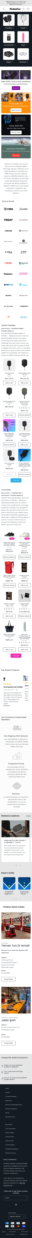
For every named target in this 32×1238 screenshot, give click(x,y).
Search (7, 1113)
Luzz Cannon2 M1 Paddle (9, 464)
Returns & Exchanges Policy (13, 1104)
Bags (9, 62)
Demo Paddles (9, 1132)
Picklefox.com (15, 1229)
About (7, 1088)
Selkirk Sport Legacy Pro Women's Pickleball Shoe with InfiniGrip (24, 544)
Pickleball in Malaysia (11, 1149)
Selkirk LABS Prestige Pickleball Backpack (9, 576)
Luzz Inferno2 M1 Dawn (9, 373)
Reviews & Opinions (11, 1108)
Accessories (9, 45)
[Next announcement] (29, 3)
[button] (4, 9)
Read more (7, 705)
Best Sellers (8, 1124)
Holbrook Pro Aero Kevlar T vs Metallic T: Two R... (15, 841)
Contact (7, 1092)
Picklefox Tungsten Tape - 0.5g (9, 604)
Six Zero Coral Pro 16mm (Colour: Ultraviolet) (24, 403)
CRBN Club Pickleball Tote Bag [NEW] (9, 635)
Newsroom (8, 1100)
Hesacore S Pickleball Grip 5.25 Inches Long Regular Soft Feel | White (24, 636)
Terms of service (10, 1234)
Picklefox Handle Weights (24, 576)
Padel (23, 28)
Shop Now (16, 88)
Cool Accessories (10, 1128)
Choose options (24, 415)
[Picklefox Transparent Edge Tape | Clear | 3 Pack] (6, 679)
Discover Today (16, 132)
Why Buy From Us (10, 1153)
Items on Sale (9, 1141)
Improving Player (24, 893)
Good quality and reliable (13, 687)
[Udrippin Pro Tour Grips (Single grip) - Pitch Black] (27, 679)
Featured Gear (9, 1136)
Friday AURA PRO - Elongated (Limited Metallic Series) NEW (24, 465)
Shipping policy (24, 1234)
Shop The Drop (16, 110)
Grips (23, 45)
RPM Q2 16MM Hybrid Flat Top (24, 373)
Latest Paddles (9, 1145)
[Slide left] (12, 865)
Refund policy (12, 1231)
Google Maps (8, 979)
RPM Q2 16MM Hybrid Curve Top (9, 402)
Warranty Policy (10, 1117)
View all (16, 480)
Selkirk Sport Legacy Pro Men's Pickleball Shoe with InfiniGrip (9, 544)
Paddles (8, 28)
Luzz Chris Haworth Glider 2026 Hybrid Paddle (24, 435)
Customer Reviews (10, 1096)
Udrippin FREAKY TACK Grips (24, 604)
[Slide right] (20, 865)
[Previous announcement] (3, 3)
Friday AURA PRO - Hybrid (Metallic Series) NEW (9, 435)
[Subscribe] (26, 1198)
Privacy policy (24, 1231)
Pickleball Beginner (9, 893)
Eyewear (23, 62)
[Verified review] (16, 690)
